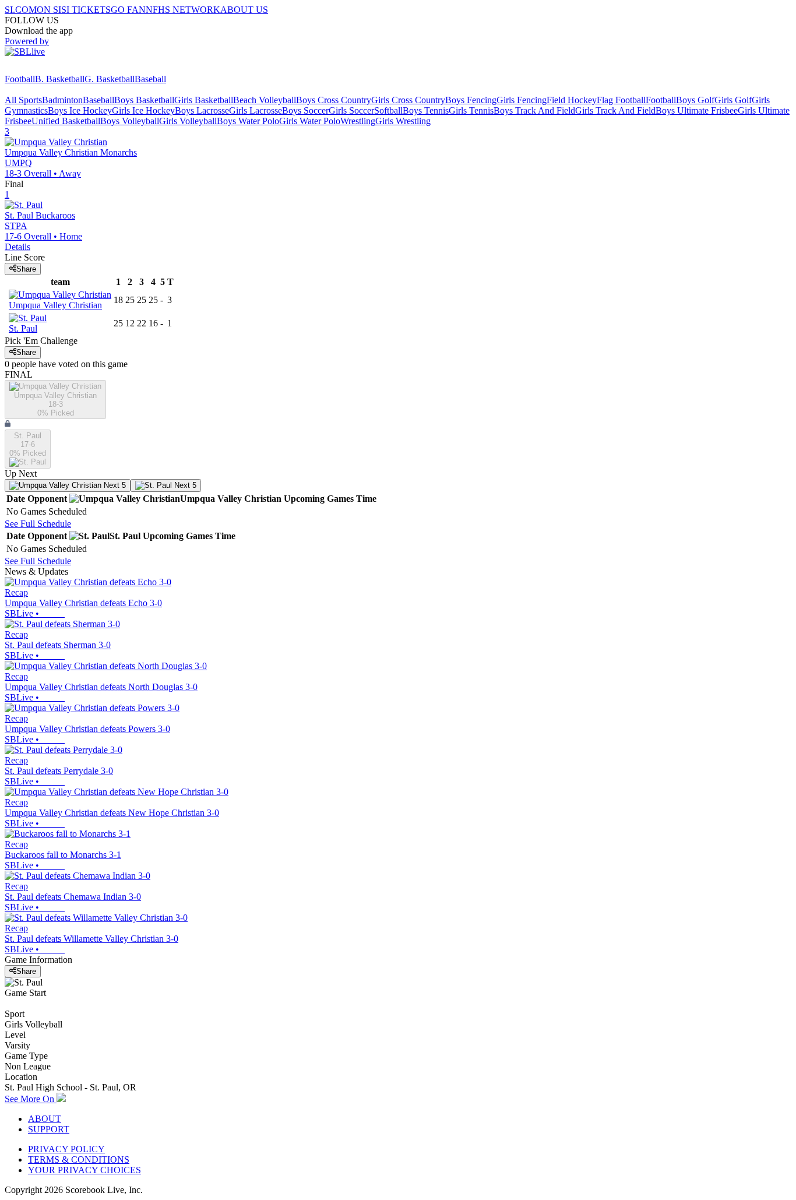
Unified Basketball (65, 121)
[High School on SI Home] (49, 68)
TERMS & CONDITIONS (78, 1159)
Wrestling (357, 121)
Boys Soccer (305, 110)
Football (20, 79)
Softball (388, 110)
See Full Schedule (38, 524)
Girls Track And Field (615, 110)
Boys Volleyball (129, 121)
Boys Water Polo (248, 121)
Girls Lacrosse (255, 110)
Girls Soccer (351, 110)
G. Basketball (109, 79)
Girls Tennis (471, 110)
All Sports (23, 100)
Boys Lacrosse (202, 110)
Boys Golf (695, 100)
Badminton (62, 100)
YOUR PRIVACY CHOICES (84, 1170)
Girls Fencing (521, 100)
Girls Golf (733, 100)
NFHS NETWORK (183, 10)
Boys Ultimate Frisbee (697, 110)
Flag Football (621, 100)
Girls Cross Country (408, 100)
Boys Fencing (470, 100)
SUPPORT (48, 1129)
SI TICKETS (86, 10)
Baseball (150, 79)
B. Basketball (59, 79)
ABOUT (44, 1119)
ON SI (49, 10)
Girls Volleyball (188, 121)
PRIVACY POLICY (66, 1149)
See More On (31, 1099)
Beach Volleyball (264, 100)
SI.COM (21, 10)
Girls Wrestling (403, 121)
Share (26, 269)
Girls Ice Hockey (143, 110)
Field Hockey (572, 100)
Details (17, 247)
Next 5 (113, 485)
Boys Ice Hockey (80, 110)
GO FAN (128, 10)
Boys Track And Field (534, 110)
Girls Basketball (203, 100)
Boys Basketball (144, 100)
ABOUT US (244, 10)
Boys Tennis (426, 110)
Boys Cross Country (333, 100)
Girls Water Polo (309, 121)
